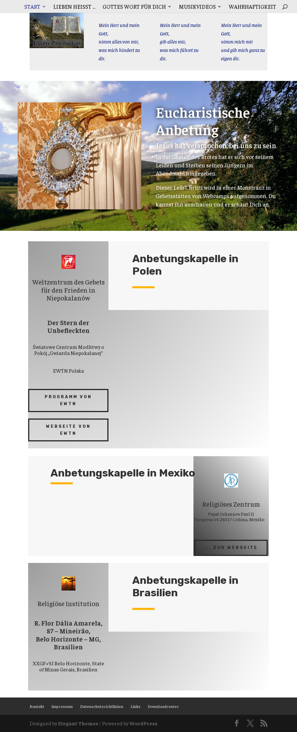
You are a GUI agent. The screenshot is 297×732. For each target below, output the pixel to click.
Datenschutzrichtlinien (101, 706)
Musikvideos (197, 7)
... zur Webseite (231, 547)
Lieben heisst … (74, 7)
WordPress (143, 723)
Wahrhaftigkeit (252, 7)
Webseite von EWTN (68, 430)
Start (32, 7)
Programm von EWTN (68, 400)
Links (135, 706)
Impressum (62, 706)
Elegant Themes (78, 723)
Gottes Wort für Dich (134, 7)
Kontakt (37, 706)
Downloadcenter (163, 706)
